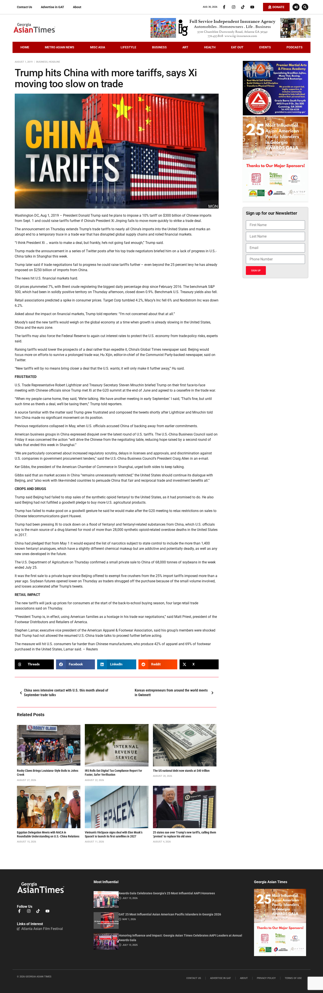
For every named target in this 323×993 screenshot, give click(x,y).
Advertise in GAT (52, 7)
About (77, 7)
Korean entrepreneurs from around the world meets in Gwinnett (171, 692)
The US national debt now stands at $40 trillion (181, 770)
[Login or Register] (295, 7)
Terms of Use (293, 978)
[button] (305, 7)
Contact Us (24, 7)
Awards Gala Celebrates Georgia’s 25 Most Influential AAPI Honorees (167, 893)
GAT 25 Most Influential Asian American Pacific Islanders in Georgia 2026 (170, 914)
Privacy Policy (266, 978)
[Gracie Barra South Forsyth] (275, 114)
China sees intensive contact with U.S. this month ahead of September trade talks (66, 692)
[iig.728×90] (230, 36)
